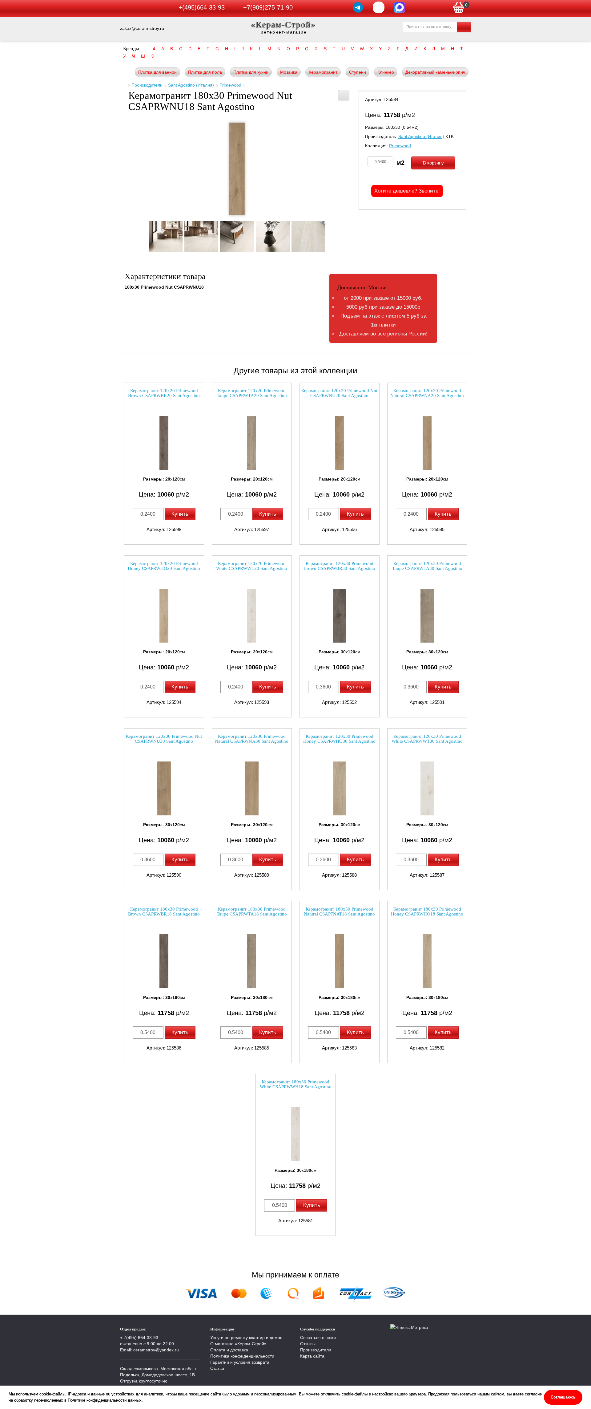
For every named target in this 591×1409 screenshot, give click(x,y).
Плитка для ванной (157, 72)
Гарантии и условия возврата (239, 1362)
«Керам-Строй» (283, 24)
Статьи (217, 1368)
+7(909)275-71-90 (268, 7)
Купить (179, 514)
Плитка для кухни (250, 72)
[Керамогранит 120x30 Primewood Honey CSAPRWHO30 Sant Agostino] (339, 788)
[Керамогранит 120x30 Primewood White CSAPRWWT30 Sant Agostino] (427, 788)
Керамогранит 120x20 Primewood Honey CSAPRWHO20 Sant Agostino (164, 566)
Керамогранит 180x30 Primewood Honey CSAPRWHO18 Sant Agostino (427, 912)
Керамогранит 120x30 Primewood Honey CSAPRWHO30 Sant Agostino (339, 739)
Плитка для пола (205, 72)
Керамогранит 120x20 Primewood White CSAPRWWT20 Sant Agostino (251, 566)
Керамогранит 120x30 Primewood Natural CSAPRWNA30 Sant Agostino (251, 739)
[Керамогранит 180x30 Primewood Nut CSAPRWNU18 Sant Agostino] (237, 169)
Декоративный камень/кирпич (435, 72)
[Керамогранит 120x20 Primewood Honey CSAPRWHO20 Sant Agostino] (164, 616)
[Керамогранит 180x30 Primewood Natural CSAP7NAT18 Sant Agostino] (339, 961)
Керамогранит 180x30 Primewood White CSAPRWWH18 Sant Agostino (296, 1084)
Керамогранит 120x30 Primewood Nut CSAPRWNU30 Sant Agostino (164, 739)
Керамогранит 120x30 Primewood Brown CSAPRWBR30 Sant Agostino (339, 566)
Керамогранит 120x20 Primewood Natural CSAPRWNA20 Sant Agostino (427, 393)
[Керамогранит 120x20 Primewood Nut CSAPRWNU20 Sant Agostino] (339, 443)
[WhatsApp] (378, 7)
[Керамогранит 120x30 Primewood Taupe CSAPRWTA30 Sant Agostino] (427, 616)
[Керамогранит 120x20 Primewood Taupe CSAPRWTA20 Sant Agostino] (251, 443)
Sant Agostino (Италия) (191, 85)
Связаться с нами (318, 1337)
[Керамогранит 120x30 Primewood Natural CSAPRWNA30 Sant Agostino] (251, 788)
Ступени (357, 72)
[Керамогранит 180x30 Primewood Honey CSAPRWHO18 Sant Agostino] (427, 961)
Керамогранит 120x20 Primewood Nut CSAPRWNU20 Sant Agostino (339, 393)
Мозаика (288, 72)
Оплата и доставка (229, 1349)
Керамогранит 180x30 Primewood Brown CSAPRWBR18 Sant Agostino (164, 912)
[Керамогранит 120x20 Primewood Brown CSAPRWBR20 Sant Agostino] (164, 443)
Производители (147, 85)
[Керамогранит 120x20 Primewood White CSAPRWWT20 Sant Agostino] (251, 616)
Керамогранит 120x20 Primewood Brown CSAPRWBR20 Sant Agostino (164, 393)
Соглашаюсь (563, 1397)
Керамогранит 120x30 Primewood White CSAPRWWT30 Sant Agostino (427, 739)
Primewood (230, 85)
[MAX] (399, 7)
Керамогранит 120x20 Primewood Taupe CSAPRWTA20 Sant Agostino (252, 393)
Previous (143, 235)
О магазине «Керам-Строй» (238, 1343)
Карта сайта (312, 1356)
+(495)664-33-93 (202, 7)
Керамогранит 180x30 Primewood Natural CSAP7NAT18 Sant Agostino (339, 912)
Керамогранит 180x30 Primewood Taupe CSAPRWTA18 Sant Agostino (252, 912)
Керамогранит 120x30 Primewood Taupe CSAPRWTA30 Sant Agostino (427, 566)
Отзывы (308, 1343)
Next (331, 235)
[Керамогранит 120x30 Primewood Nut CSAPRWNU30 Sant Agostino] (164, 788)
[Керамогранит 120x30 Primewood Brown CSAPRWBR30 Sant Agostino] (339, 616)
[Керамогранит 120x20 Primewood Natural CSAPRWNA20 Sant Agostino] (427, 443)
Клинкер (385, 72)
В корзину (433, 162)
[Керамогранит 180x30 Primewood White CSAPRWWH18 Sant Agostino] (295, 1134)
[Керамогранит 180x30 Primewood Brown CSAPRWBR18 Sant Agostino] (164, 961)
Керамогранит (323, 72)
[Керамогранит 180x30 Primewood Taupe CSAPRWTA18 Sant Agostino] (251, 961)
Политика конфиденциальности (242, 1356)
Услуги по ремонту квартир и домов (246, 1337)
